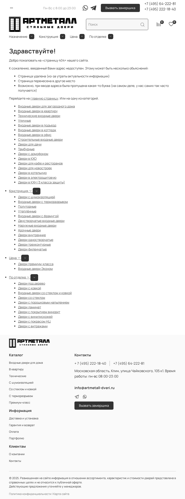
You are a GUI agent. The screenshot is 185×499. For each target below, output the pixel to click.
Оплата (14, 432)
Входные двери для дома (26, 363)
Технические (17, 376)
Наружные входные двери (37, 225)
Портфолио (16, 438)
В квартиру (16, 369)
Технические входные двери (39, 116)
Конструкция (48, 36)
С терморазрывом (21, 396)
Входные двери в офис (34, 135)
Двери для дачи (30, 144)
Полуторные (27, 206)
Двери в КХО (27, 158)
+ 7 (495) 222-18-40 (90, 363)
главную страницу (44, 98)
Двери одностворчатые (35, 240)
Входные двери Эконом (35, 268)
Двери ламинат (29, 307)
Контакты (15, 461)
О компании (17, 454)
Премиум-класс (19, 402)
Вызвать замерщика (120, 8)
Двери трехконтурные (34, 244)
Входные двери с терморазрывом (43, 202)
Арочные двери (29, 230)
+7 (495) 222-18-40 (160, 9)
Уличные (24, 120)
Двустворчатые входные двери (41, 221)
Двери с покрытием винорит (39, 312)
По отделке (97, 36)
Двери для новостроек (35, 168)
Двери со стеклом (31, 297)
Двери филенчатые (32, 249)
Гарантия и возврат (22, 425)
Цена (74, 36)
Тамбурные (26, 149)
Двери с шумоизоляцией (36, 197)
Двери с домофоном (33, 154)
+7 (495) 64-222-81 (160, 3)
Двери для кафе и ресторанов (40, 163)
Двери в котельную (32, 173)
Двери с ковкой (29, 288)
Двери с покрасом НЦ (34, 321)
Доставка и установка (23, 418)
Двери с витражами (33, 326)
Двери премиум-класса (35, 264)
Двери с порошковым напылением (43, 302)
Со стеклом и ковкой (22, 389)
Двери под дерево (31, 283)
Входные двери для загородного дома (46, 106)
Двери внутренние (32, 235)
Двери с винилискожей (35, 316)
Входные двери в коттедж (37, 130)
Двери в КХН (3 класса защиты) (41, 182)
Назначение (18, 36)
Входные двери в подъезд (37, 125)
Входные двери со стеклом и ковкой (45, 293)
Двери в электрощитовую (37, 177)
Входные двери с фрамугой (38, 216)
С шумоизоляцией (21, 383)
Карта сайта (61, 494)
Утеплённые (27, 211)
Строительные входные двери (40, 139)
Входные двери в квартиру (38, 111)
